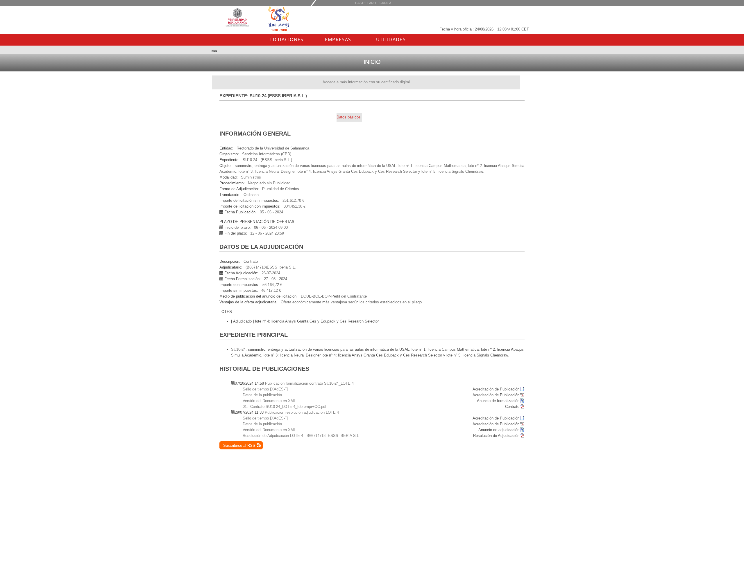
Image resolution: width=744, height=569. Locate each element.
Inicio (214, 50)
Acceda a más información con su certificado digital (366, 82)
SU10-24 (238, 349)
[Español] (385, 3)
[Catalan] (365, 3)
